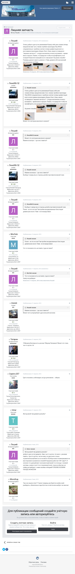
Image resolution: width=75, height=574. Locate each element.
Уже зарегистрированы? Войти (49, 8)
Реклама (43, 562)
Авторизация (9, 27)
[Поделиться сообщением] (69, 41)
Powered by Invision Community (37, 566)
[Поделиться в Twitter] (3, 549)
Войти (53, 529)
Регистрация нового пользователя (22, 531)
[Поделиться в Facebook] (6, 549)
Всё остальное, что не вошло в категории (45, 32)
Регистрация (67, 8)
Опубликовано (32, 41)
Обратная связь (34, 562)
